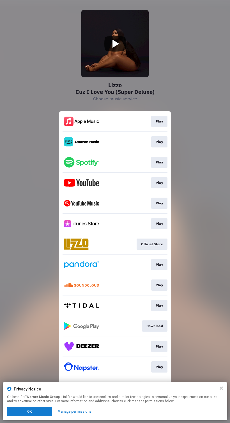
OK (29, 411)
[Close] (221, 388)
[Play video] (115, 44)
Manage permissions (74, 411)
